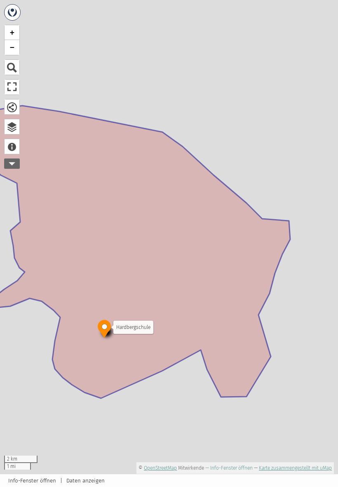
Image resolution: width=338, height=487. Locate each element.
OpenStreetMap (160, 468)
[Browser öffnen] (12, 126)
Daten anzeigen (85, 481)
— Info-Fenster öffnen (229, 468)
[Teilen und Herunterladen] (12, 106)
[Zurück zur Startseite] (12, 12)
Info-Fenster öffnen (32, 481)
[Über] (12, 146)
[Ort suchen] (12, 67)
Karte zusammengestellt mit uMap (295, 468)
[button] (104, 328)
